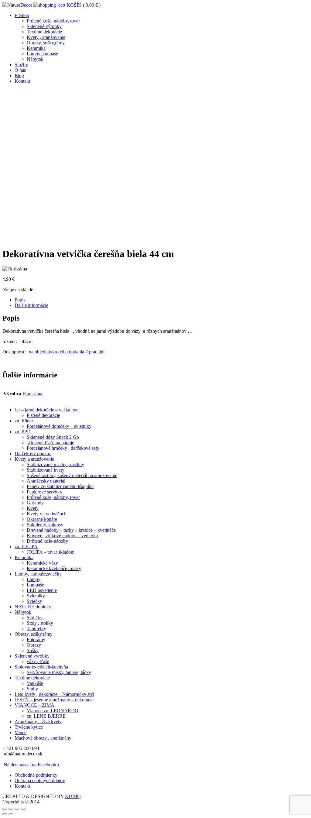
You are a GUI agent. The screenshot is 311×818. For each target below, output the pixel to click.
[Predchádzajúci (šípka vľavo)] (4, 814)
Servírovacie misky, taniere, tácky (59, 672)
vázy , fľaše (38, 661)
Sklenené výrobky (44, 26)
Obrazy (34, 645)
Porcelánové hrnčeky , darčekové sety (63, 448)
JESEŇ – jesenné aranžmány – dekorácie (54, 699)
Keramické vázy (42, 562)
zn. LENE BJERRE (46, 716)
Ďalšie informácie (31, 305)
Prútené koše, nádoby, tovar (53, 20)
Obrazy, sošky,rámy (46, 42)
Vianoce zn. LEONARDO (52, 710)
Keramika (36, 48)
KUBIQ (73, 796)
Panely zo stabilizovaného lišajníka (60, 486)
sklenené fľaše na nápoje (50, 442)
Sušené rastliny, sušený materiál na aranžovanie (72, 475)
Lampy (33, 579)
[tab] (162, 300)
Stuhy (32, 688)
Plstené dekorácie (43, 415)
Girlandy (35, 502)
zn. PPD (23, 431)
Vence (20, 732)
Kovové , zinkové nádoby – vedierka (62, 535)
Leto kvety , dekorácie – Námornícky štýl (54, 694)
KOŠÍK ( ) (83, 5)
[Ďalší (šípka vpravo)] (11, 814)
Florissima (32, 393)
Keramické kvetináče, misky (54, 568)
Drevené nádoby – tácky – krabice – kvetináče (71, 530)
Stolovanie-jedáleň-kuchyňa (41, 666)
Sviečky (34, 601)
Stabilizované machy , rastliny (55, 464)
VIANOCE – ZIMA (34, 705)
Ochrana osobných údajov (40, 780)
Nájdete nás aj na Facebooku (31, 764)
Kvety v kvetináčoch (47, 513)
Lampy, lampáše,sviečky (38, 573)
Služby (21, 64)
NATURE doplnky (33, 606)
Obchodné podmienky (36, 775)
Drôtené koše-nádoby (47, 541)
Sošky (33, 650)
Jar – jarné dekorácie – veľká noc (46, 409)
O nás (20, 70)
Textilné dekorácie (44, 31)
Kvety (33, 508)
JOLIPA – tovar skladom (50, 552)
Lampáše (35, 584)
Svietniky (36, 595)
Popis (20, 299)
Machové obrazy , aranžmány (43, 738)
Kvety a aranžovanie (34, 459)
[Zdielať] (11, 809)
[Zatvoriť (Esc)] (4, 809)
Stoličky (35, 617)
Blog (19, 75)
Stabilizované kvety (45, 470)
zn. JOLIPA (26, 546)
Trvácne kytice (29, 727)
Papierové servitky (44, 491)
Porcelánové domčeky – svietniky (59, 426)
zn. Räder (24, 420)
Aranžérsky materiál (46, 480)
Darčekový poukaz (33, 453)
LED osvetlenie (42, 590)
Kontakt (22, 81)
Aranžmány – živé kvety (38, 721)
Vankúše (35, 683)
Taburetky (36, 628)
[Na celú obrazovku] (17, 809)
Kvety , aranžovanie (46, 37)
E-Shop (22, 15)
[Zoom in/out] (23, 809)
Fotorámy (36, 639)
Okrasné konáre (42, 519)
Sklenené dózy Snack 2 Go (53, 437)
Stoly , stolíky (40, 623)
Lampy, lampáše (42, 53)
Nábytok (35, 59)
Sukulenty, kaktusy (45, 524)
